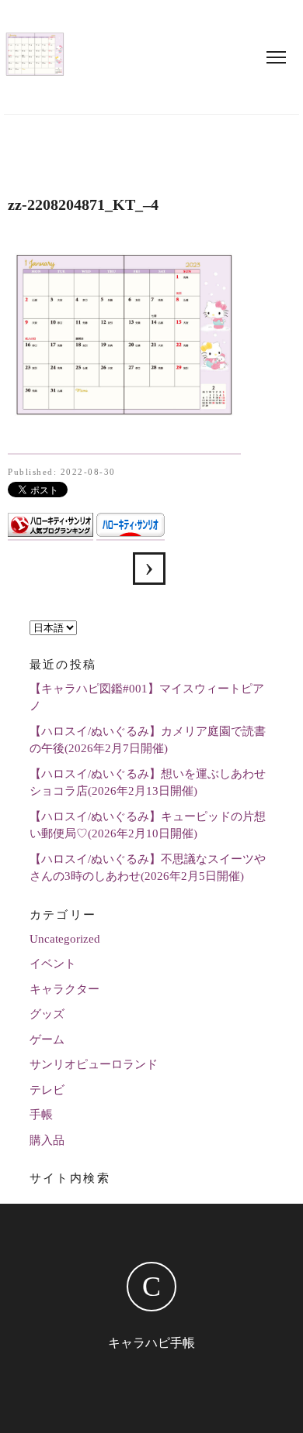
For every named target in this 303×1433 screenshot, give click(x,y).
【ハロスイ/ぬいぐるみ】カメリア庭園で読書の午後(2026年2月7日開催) (148, 740)
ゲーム (47, 1039)
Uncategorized (65, 939)
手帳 (41, 1114)
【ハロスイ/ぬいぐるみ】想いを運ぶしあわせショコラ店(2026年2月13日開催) (148, 783)
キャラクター (64, 989)
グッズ (47, 1014)
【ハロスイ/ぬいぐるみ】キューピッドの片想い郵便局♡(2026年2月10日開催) (148, 825)
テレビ (47, 1090)
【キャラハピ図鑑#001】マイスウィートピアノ (147, 697)
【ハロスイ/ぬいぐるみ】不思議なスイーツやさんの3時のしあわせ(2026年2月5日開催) (148, 868)
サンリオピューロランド (94, 1064)
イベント (53, 963)
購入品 (47, 1140)
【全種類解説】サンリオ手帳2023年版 (149, 568)
